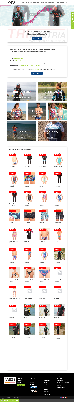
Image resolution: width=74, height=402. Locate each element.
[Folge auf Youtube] (66, 397)
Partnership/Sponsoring (34, 2)
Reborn (45, 385)
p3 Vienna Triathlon (18, 60)
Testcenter (27, 2)
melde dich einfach (35, 69)
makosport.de (32, 384)
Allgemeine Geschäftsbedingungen (63, 382)
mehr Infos (37, 38)
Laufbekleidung (46, 391)
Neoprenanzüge (37, 14)
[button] (2, 399)
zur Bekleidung (52, 137)
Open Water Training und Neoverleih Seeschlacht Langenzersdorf (24, 55)
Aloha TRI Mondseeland (18, 58)
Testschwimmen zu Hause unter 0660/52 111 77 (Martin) (29, 65)
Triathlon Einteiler (47, 394)
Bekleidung (46, 389)
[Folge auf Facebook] (61, 397)
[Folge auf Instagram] (63, 397)
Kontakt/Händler (44, 2)
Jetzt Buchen (37, 73)
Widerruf (58, 383)
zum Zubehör (22, 137)
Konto (58, 2)
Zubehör (45, 382)
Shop (23, 2)
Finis (44, 387)
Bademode (46, 378)
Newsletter (21, 385)
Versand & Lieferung (61, 378)
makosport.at (32, 382)
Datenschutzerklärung (61, 387)
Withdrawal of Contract (9, 400)
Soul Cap (45, 384)
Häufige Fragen (51, 2)
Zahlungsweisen (60, 380)
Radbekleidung (46, 393)
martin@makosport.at (34, 380)
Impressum (59, 385)
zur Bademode (16, 117)
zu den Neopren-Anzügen (22, 97)
